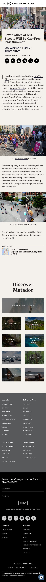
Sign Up (37, 301)
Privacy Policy (37, 307)
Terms (26, 307)
